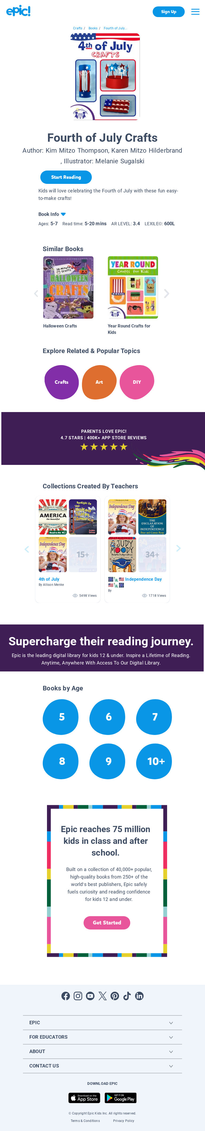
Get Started (107, 922)
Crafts (77, 28)
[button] (67, 549)
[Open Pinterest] (115, 996)
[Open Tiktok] (127, 996)
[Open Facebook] (65, 996)
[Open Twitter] (102, 996)
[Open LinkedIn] (139, 996)
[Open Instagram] (78, 996)
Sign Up (168, 11)
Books (93, 28)
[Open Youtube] (90, 996)
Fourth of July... (115, 28)
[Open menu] (195, 12)
